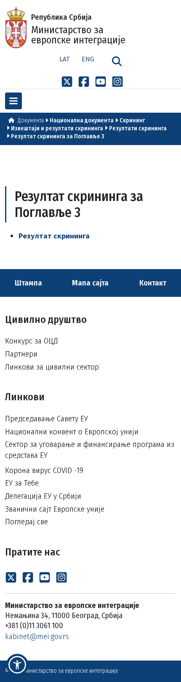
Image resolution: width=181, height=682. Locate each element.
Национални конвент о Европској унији (71, 431)
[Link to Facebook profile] (84, 82)
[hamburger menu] (13, 101)
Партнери (21, 354)
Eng (88, 59)
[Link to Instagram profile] (117, 82)
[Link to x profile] (67, 82)
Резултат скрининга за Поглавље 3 (57, 136)
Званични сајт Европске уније (54, 509)
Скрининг (132, 120)
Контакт (153, 283)
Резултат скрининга (54, 236)
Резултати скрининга (138, 128)
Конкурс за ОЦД (31, 341)
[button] (17, 665)
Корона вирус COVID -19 (44, 470)
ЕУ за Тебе (22, 483)
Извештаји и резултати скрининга (57, 128)
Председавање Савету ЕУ (46, 418)
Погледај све (26, 521)
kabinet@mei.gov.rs (37, 636)
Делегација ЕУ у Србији (43, 496)
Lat (64, 59)
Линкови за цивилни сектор (52, 367)
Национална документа (82, 120)
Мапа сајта (89, 283)
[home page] (11, 120)
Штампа (27, 283)
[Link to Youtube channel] (100, 82)
